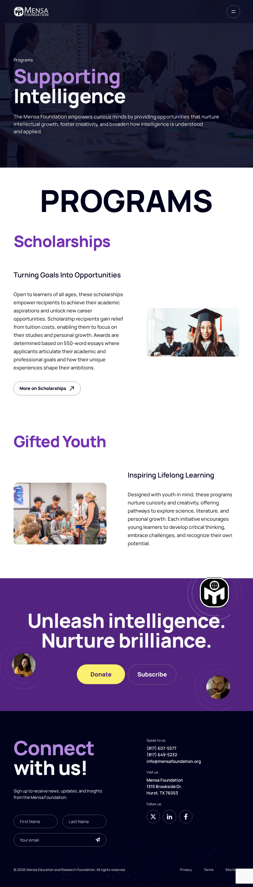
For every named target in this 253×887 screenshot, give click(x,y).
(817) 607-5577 (161, 748)
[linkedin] (169, 816)
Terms (208, 869)
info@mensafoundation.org (174, 761)
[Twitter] (153, 816)
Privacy (186, 869)
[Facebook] (185, 816)
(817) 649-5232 (162, 754)
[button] (233, 11)
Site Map (232, 869)
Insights (94, 791)
